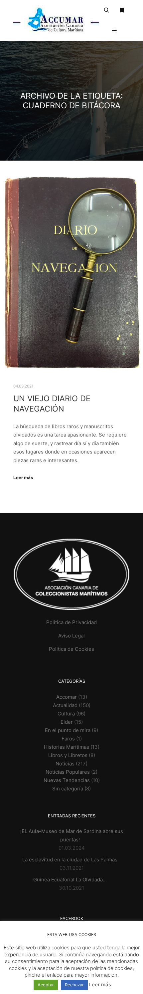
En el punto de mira (67, 730)
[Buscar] (106, 10)
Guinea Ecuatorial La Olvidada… (70, 879)
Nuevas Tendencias (67, 780)
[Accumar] (56, 20)
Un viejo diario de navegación (51, 404)
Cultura (66, 713)
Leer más (23, 477)
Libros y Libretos (67, 755)
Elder (67, 722)
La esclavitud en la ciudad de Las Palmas (69, 859)
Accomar (66, 697)
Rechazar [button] (74, 984)
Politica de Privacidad (71, 622)
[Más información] (122, 10)
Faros (68, 738)
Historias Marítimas (66, 747)
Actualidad (65, 705)
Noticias (65, 763)
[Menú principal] (114, 30)
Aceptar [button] (46, 984)
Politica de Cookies (71, 649)
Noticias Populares (68, 772)
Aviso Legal (71, 635)
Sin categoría (67, 788)
